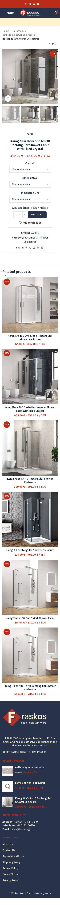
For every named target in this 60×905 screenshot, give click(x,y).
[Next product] (56, 44)
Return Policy (10, 868)
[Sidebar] (4, 276)
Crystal (29, 163)
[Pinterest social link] (30, 4)
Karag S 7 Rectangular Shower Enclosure (30, 550)
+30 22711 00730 (26, 825)
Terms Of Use (10, 874)
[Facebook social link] (22, 4)
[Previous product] (49, 44)
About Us (7, 844)
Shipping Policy (11, 862)
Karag (30, 133)
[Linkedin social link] (34, 4)
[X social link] (26, 4)
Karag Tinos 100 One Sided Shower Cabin (30, 618)
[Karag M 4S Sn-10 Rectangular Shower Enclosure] (7, 803)
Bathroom (18, 31)
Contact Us (8, 850)
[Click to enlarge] (8, 98)
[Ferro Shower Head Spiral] (7, 786)
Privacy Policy (10, 880)
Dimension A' (29, 177)
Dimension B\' (29, 192)
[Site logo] (30, 12)
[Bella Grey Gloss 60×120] (7, 771)
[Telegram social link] (38, 4)
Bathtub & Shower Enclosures (19, 34)
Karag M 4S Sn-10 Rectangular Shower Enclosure (33, 800)
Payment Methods (13, 856)
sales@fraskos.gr (20, 829)
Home (6, 31)
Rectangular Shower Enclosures (20, 38)
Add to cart (37, 214)
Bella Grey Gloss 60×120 (29, 767)
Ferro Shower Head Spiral (30, 782)
